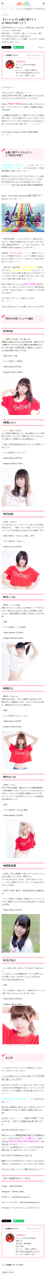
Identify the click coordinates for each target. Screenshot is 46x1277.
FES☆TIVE (9, 1272)
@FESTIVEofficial (15, 1186)
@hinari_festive (16, 463)
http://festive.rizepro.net (21, 1197)
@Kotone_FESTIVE (15, 633)
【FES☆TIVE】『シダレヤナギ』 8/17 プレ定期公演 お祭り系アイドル (23, 1121)
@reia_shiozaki (16, 372)
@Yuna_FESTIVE (15, 547)
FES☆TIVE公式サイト (12, 233)
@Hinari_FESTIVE (15, 458)
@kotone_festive (17, 638)
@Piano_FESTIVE (15, 999)
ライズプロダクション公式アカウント (26, 1208)
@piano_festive (16, 1004)
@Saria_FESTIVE (15, 910)
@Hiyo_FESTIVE (14, 721)
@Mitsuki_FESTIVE (15, 815)
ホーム (3, 9)
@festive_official (18, 1192)
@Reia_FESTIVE (14, 367)
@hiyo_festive (16, 727)
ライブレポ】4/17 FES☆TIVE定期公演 (28, 185)
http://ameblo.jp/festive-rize (29, 1202)
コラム (11, 9)
